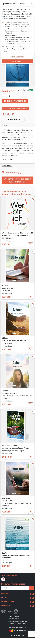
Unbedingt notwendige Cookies (16, 23)
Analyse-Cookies (11, 35)
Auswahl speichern (17, 57)
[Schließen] (31, 3)
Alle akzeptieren (17, 61)
